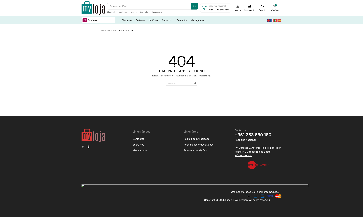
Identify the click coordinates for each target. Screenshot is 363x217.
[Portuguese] (276, 20)
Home (103, 30)
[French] (272, 20)
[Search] (194, 6)
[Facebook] (83, 147)
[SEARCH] (194, 83)
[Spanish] (279, 20)
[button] (237, 8)
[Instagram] (88, 147)
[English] (268, 20)
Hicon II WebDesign (236, 200)
